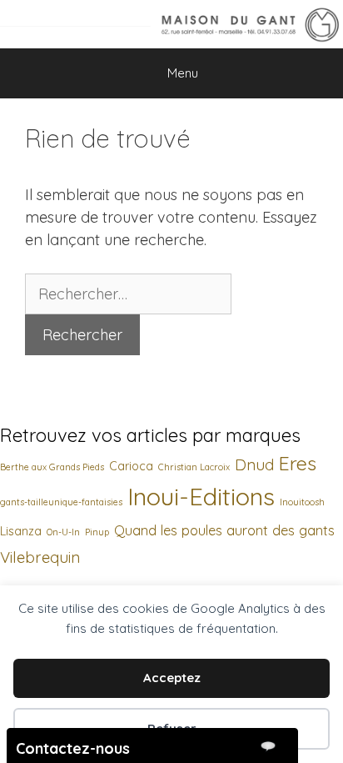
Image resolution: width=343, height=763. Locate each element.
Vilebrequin (40, 557)
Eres (297, 463)
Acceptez (172, 677)
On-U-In (63, 532)
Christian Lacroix (194, 467)
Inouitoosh (302, 502)
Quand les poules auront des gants (224, 530)
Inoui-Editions (201, 496)
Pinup (97, 532)
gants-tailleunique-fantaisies (61, 502)
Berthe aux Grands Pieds (52, 467)
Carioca (131, 466)
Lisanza (21, 531)
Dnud (254, 464)
